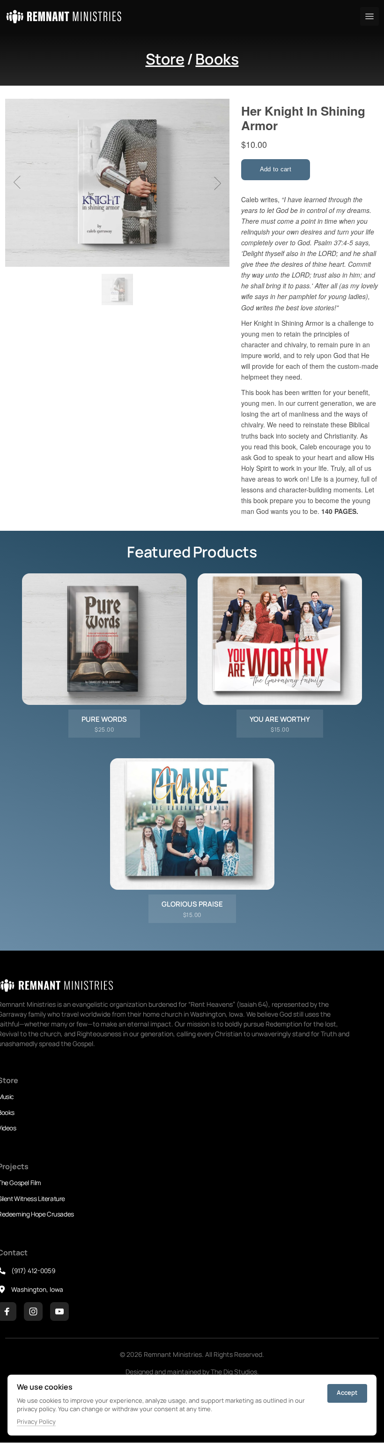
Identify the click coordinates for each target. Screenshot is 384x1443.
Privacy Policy (36, 1422)
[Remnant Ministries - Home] (63, 16)
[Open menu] (369, 16)
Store (165, 59)
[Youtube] (59, 1311)
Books (216, 59)
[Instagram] (33, 1311)
